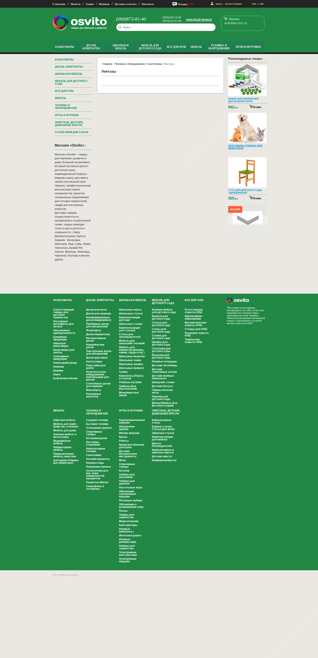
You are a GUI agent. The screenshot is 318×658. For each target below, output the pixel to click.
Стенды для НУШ (196, 329)
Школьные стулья (131, 313)
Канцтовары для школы (63, 351)
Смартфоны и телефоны (95, 487)
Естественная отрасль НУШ (194, 311)
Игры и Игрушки (67, 115)
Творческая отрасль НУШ (193, 341)
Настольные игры (130, 487)
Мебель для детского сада (71, 82)
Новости (75, 4)
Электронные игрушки (128, 560)
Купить (257, 106)
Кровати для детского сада (161, 317)
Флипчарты (93, 330)
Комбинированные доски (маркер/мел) (98, 319)
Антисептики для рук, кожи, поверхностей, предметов (97, 474)
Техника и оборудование (66, 107)
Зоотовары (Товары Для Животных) (66, 461)
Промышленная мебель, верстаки (64, 455)
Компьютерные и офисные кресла (163, 451)
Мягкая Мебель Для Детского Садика (164, 404)
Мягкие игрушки (129, 433)
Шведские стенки (163, 382)
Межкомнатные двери (129, 394)
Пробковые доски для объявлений (97, 325)
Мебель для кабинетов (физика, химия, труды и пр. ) (132, 350)
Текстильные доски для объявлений (98, 352)
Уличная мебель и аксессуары (64, 435)
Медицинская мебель (62, 442)
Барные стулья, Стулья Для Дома (163, 428)
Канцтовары (64, 59)
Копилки (58, 366)
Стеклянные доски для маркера (98, 385)
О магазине (59, 4)
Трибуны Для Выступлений (128, 387)
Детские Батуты (162, 386)
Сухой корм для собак (71, 132)
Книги (56, 374)
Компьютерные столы (162, 421)
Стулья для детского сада (161, 324)
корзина (234, 18)
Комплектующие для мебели (162, 438)
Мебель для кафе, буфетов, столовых (66, 425)
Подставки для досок (96, 367)
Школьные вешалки (132, 356)
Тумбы (123, 371)
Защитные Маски (97, 482)
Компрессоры (95, 462)
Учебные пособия (130, 382)
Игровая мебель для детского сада (164, 311)
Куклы (123, 436)
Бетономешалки (96, 438)
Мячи (122, 460)
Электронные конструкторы (128, 553)
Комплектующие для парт (129, 319)
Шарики (58, 370)
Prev (247, 69)
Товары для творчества (126, 516)
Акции (90, 4)
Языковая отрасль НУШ (197, 334)
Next (248, 220)
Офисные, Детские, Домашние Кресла (69, 124)
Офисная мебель (64, 420)
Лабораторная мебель (62, 448)
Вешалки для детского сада (161, 356)
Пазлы (123, 510)
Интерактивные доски (96, 339)
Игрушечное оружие (127, 428)
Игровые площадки (164, 361)
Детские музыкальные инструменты (128, 454)
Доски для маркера (98, 313)
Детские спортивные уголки (164, 370)
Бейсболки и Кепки (65, 378)
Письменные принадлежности (64, 332)
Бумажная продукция (60, 338)
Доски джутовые (97, 357)
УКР (262, 4)
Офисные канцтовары (61, 344)
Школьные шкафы (131, 364)
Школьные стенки (130, 323)
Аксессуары (94, 361)
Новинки (104, 4)
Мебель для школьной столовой (132, 342)
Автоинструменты (98, 458)
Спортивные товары (94, 433)
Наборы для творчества (127, 547)
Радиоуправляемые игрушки (132, 421)
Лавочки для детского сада (161, 398)
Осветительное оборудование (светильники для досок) (97, 375)
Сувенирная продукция (61, 357)
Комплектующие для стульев (129, 329)
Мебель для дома (64, 430)
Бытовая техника (97, 423)
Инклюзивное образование (193, 317)
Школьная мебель (68, 73)
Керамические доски (95, 346)
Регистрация (233, 4)
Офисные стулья (163, 433)
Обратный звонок (199, 19)
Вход (219, 4)
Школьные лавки (130, 360)
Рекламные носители (93, 395)
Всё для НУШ (64, 90)
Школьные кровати (131, 368)
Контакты (148, 4)
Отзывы (182, 4)
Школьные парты (130, 309)
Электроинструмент (99, 427)
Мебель (60, 98)
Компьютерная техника (95, 450)
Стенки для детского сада (161, 337)
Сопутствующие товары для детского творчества (63, 313)
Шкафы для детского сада (161, 343)
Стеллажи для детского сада (161, 350)
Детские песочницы (164, 365)
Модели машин (128, 521)
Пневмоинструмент (98, 466)
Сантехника (154, 63)
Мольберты (93, 390)
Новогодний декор (65, 362)
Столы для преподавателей (129, 335)
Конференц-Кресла (164, 460)
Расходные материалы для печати (63, 324)
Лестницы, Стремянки (93, 443)
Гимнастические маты (162, 391)
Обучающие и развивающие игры (131, 505)
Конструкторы (128, 525)
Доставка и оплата (126, 4)
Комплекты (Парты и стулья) (131, 377)
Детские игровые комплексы (163, 377)
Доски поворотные (98, 334)
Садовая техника (97, 420)
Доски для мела (96, 309)
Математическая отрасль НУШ (195, 324)
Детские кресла (162, 456)
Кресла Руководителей (162, 445)
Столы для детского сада (161, 330)
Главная (107, 63)
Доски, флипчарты (69, 66)
